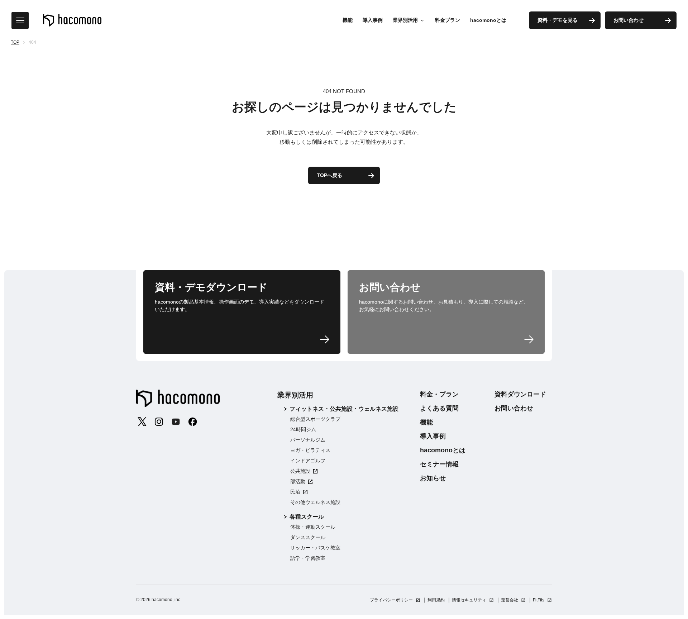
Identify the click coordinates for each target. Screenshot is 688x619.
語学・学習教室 (307, 558)
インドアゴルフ (307, 460)
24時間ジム (303, 429)
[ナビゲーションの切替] (20, 20)
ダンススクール (307, 537)
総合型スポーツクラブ (315, 419)
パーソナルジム (307, 440)
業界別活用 (295, 395)
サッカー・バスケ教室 (315, 548)
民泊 (295, 492)
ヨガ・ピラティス (310, 450)
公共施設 (300, 471)
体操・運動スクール (312, 527)
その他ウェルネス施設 (315, 502)
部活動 (297, 481)
